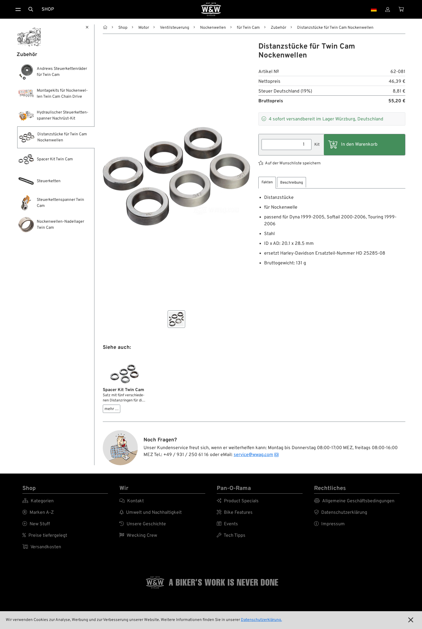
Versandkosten (41, 547)
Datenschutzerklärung (340, 512)
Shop (48, 9)
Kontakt (131, 501)
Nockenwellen (213, 27)
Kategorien (38, 501)
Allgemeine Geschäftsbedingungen (354, 501)
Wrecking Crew (138, 535)
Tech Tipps (231, 535)
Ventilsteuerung (174, 27)
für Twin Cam (248, 27)
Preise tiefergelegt (44, 535)
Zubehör (278, 27)
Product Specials (238, 501)
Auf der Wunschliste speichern (293, 163)
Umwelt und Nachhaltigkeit (150, 512)
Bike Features (235, 512)
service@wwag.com (253, 455)
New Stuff (36, 524)
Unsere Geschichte (142, 524)
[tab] (267, 182)
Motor (143, 27)
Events (227, 524)
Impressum (329, 524)
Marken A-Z (38, 512)
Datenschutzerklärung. (261, 620)
